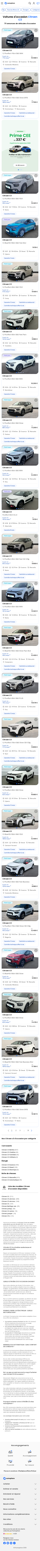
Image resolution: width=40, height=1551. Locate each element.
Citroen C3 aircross (10, 1201)
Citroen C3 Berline (10, 1150)
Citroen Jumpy (8, 1209)
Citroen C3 (7, 1196)
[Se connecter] (33, 3)
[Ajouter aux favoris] (36, 30)
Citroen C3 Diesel (9, 1167)
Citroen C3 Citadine (10, 1152)
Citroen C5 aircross (10, 1199)
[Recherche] (29, 3)
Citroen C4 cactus (9, 1211)
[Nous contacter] (38, 3)
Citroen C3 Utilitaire (10, 1157)
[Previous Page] (8, 1130)
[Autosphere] (9, 3)
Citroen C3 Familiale (10, 1155)
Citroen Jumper (9, 1213)
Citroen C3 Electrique (10, 1170)
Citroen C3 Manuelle (11, 1177)
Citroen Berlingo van (10, 1206)
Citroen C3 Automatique (12, 1180)
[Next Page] (31, 1130)
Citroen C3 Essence (10, 1165)
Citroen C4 (7, 1204)
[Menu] (2, 3)
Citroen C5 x (8, 1216)
